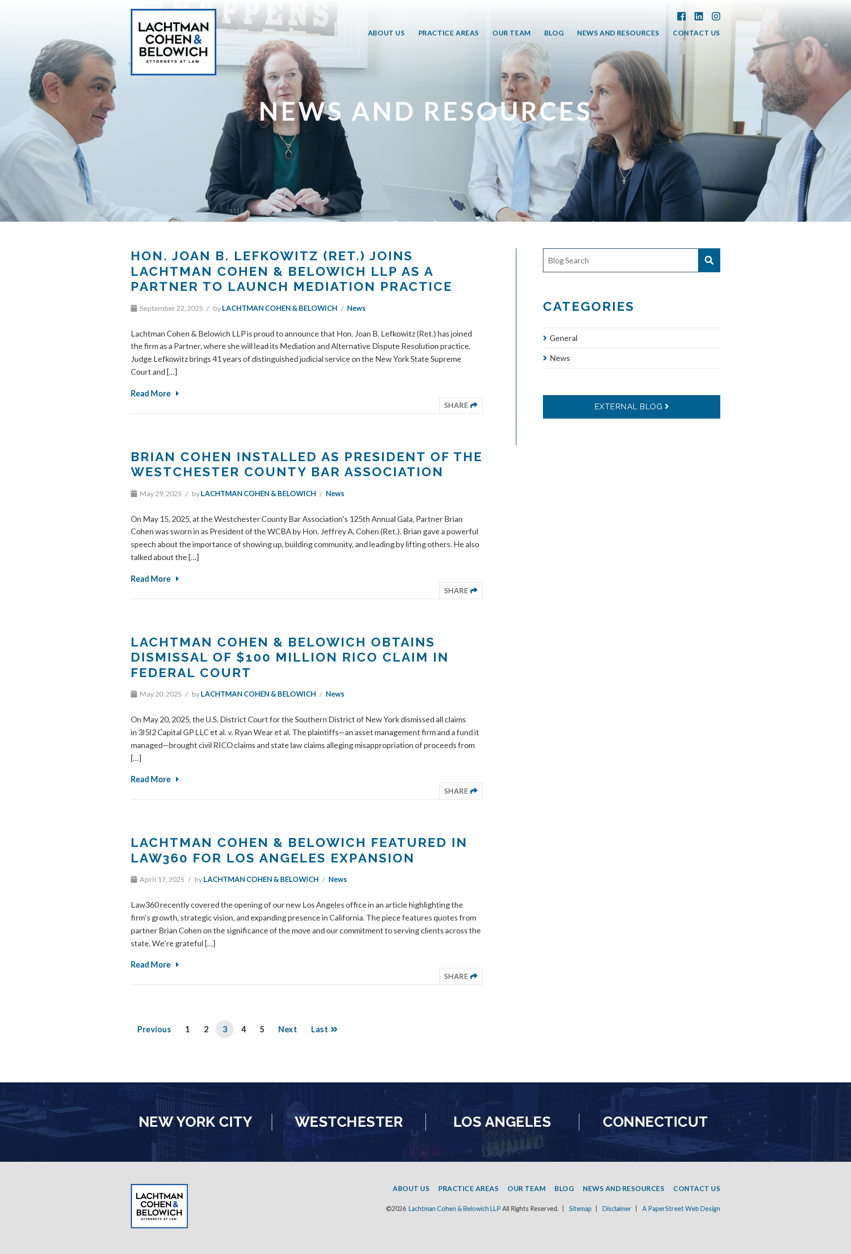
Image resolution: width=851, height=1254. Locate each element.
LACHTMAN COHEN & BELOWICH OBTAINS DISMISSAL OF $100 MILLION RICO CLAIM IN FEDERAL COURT (290, 657)
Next (287, 1029)
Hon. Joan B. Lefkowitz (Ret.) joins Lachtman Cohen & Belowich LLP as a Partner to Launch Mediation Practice (292, 271)
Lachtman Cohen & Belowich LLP (455, 1208)
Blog (554, 33)
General (564, 338)
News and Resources (618, 33)
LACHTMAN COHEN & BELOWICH (279, 308)
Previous (154, 1029)
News (356, 308)
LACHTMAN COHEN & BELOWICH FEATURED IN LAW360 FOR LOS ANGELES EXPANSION (299, 850)
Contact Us (696, 33)
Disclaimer (617, 1208)
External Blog (628, 406)
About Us (386, 33)
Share (463, 404)
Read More (151, 393)
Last (319, 1029)
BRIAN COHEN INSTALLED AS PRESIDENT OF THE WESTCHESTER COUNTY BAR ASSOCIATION (307, 464)
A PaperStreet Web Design (681, 1208)
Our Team (511, 33)
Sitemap (580, 1208)
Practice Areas (448, 33)
